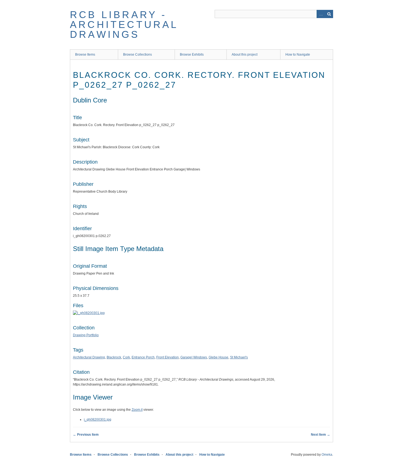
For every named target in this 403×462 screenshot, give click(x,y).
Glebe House (218, 357)
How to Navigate (297, 54)
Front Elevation (167, 357)
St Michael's (239, 357)
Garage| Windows (193, 357)
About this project (244, 54)
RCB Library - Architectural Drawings (124, 24)
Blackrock (114, 357)
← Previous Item (86, 435)
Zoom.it (137, 410)
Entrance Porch (143, 357)
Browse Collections (137, 54)
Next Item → (320, 435)
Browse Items (85, 54)
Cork (126, 357)
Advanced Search (321, 14)
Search (329, 14)
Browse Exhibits (192, 54)
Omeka (327, 455)
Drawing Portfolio (86, 335)
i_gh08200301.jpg (97, 419)
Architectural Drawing (89, 357)
